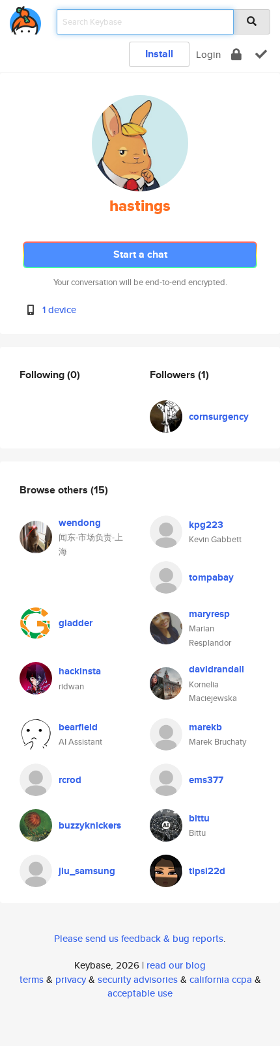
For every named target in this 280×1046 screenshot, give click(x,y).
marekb (205, 727)
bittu (199, 818)
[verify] (261, 54)
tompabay (211, 577)
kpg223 (206, 524)
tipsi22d (207, 871)
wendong (80, 523)
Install (159, 53)
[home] (25, 17)
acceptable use (140, 993)
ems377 (206, 780)
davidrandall (216, 669)
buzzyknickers (90, 825)
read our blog (176, 965)
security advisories (138, 979)
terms (32, 979)
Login (208, 54)
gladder (75, 623)
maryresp (209, 614)
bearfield (78, 727)
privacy (70, 979)
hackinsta (80, 671)
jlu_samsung (87, 871)
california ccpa (220, 979)
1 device (59, 309)
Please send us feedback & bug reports (138, 938)
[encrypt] (236, 54)
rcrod (70, 780)
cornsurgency (219, 416)
